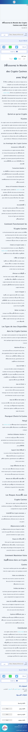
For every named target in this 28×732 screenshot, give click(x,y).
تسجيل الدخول (17, 689)
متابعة (7, 708)
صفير (24, 58)
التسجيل (10, 689)
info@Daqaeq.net (18, 726)
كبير (15, 58)
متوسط (20, 58)
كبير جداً (11, 58)
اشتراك (7, 720)
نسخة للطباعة (13, 51)
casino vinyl (6, 93)
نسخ (4, 35)
